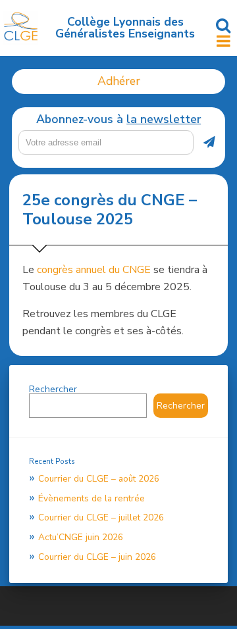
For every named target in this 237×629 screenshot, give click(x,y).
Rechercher (53, 389)
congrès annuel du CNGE (94, 270)
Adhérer (118, 81)
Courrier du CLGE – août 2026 (98, 478)
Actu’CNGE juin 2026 (80, 537)
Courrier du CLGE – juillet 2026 (101, 517)
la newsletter (163, 119)
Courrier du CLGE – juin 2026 (97, 557)
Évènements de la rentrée (91, 498)
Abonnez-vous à (118, 120)
